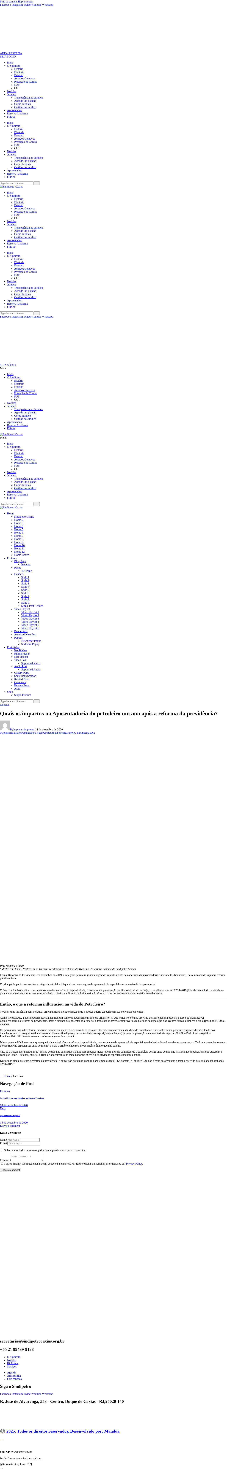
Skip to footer (25, 1)
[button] (113, 368)
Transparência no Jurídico (28, 97)
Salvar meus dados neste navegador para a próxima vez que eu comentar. (45, 1150)
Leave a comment (10, 1125)
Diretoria (19, 72)
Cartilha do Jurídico (25, 107)
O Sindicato (13, 65)
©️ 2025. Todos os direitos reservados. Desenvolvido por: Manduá (60, 1431)
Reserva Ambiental (17, 113)
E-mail (3, 1143)
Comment (5, 1160)
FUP (17, 84)
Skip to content (8, 1)
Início (10, 62)
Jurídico (11, 94)
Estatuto (18, 75)
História (18, 68)
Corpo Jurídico (22, 103)
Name (3, 1139)
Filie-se (11, 116)
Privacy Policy (134, 1163)
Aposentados (14, 110)
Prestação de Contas (25, 81)
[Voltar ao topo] (2, 1438)
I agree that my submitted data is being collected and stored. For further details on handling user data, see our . (73, 1163)
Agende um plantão (25, 100)
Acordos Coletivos (24, 78)
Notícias (11, 91)
